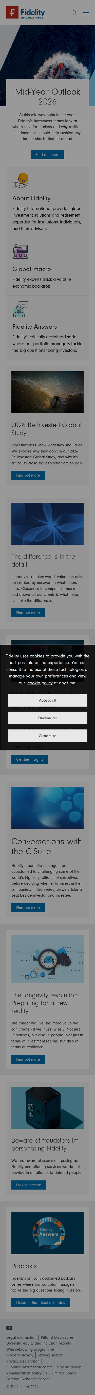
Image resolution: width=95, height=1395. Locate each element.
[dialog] (47, 697)
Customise (47, 736)
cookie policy (40, 683)
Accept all (47, 700)
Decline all (47, 718)
